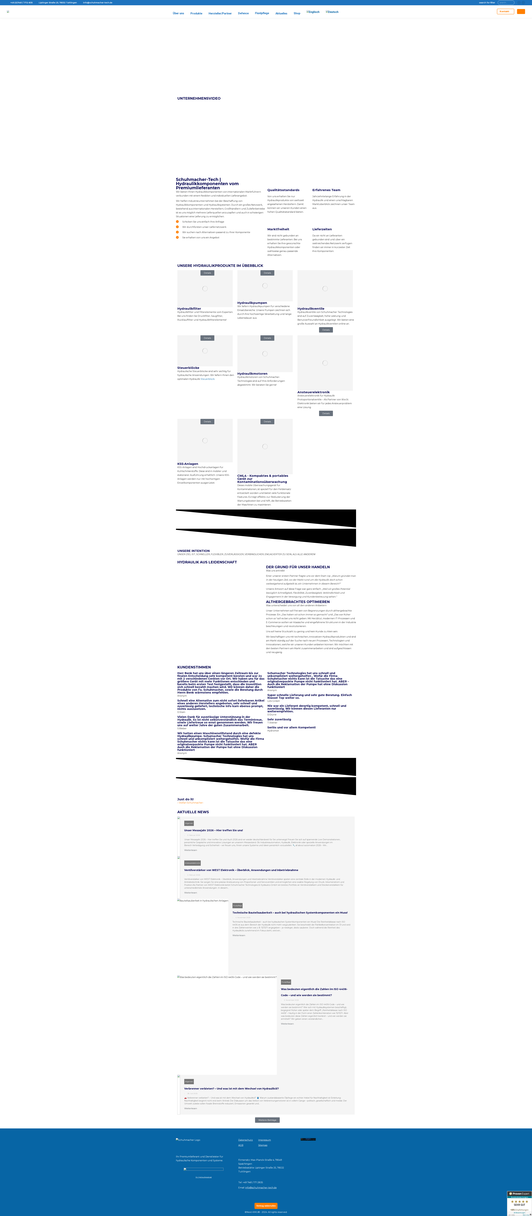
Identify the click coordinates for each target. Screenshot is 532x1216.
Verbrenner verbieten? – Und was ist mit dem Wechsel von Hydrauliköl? (231, 1088)
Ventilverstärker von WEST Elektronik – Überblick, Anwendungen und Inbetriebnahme (241, 870)
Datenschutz (245, 1140)
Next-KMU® (253, 1212)
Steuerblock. (208, 379)
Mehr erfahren (308, 1140)
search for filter (487, 2)
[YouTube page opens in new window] (523, 2)
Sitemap (262, 1145)
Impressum (264, 1140)
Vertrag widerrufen (266, 1206)
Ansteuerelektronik (192, 863)
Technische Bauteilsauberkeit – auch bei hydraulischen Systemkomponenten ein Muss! (290, 912)
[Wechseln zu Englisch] (313, 12)
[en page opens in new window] (519, 2)
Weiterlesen (190, 850)
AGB (240, 1145)
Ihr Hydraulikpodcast (204, 1177)
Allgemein (189, 823)
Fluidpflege (237, 906)
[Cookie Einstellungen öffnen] (6, 1212)
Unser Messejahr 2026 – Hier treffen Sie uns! (213, 830)
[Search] (512, 2)
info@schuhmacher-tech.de (261, 1187)
